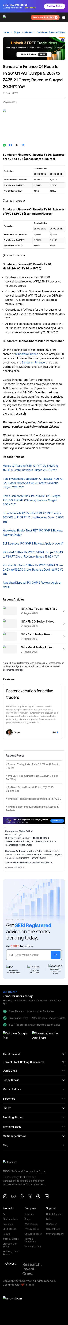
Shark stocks (9, 1229)
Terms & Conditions (30, 1240)
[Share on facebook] (11, 145)
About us (29, 1214)
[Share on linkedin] (23, 145)
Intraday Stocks (11, 1238)
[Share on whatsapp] (4, 145)
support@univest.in (22, 862)
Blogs (17, 32)
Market (28, 32)
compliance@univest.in (42, 862)
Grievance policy (33, 1234)
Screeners (8, 1224)
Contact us (51, 1224)
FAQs (49, 1219)
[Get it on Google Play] (16, 1035)
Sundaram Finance (26, 354)
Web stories (31, 1224)
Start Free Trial (53, 6)
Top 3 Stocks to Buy (43, 17)
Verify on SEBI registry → (16, 867)
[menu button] (63, 17)
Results (6, 1234)
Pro (4, 1214)
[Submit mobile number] (56, 955)
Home (6, 32)
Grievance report (54, 1234)
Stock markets (10, 1219)
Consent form (53, 1229)
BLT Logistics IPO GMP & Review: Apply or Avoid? (33, 543)
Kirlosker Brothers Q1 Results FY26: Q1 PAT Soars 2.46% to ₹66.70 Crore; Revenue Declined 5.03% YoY (33, 570)
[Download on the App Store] (45, 1035)
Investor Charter (33, 1246)
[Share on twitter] (17, 145)
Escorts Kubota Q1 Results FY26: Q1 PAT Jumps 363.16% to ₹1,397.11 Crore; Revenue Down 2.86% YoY (33, 517)
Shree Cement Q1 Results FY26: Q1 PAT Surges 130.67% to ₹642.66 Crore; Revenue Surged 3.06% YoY (32, 500)
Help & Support (54, 1214)
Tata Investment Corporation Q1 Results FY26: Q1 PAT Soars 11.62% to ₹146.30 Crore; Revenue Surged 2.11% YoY (33, 483)
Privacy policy (32, 1229)
